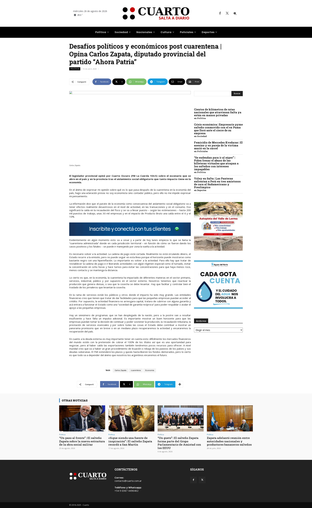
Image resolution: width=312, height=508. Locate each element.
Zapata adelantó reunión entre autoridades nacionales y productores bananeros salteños (229, 441)
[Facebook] (220, 13)
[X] (227, 13)
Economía (149, 370)
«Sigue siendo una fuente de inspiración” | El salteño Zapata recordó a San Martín (130, 441)
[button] (235, 13)
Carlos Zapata (120, 370)
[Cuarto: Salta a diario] (156, 13)
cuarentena (136, 370)
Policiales (202, 151)
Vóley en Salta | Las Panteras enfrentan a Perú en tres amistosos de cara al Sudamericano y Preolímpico (217, 183)
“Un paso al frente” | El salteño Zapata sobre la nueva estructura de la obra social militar (82, 441)
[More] (179, 384)
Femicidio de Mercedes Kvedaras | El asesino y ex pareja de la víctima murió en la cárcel (218, 145)
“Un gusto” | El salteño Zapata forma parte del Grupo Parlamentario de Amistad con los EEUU (179, 443)
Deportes (201, 190)
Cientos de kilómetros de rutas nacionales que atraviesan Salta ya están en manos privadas (217, 112)
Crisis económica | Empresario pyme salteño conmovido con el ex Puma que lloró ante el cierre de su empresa (218, 129)
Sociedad (202, 136)
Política (75, 69)
